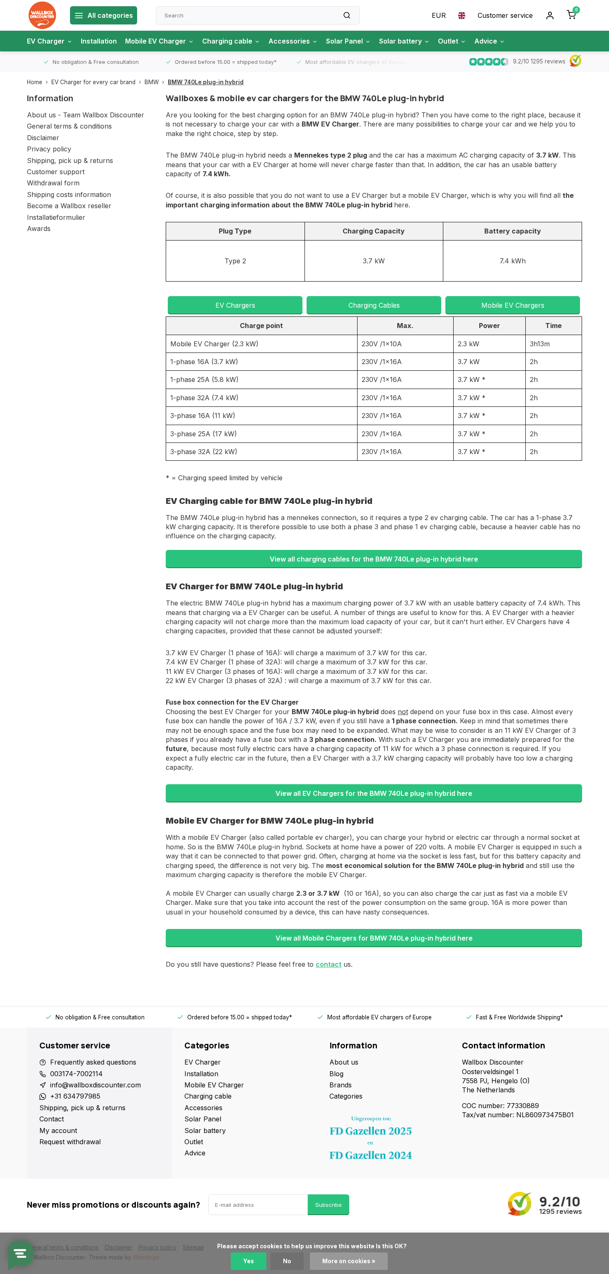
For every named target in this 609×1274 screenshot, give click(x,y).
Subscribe (328, 1204)
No (287, 1261)
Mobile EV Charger (155, 41)
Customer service (505, 15)
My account (58, 1130)
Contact (51, 1119)
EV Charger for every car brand (93, 82)
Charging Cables (374, 305)
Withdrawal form (53, 183)
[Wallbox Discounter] (42, 15)
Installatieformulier (56, 217)
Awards (39, 228)
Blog (336, 1074)
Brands (340, 1085)
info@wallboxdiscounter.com (95, 1085)
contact (328, 964)
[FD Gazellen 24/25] (389, 1140)
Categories (345, 1096)
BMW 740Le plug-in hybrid (206, 82)
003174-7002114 (76, 1074)
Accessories (289, 41)
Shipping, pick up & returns (70, 160)
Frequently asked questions (93, 1062)
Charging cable (227, 41)
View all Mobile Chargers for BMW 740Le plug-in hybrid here (374, 938)
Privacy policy (49, 149)
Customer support (56, 172)
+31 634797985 (75, 1096)
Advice (485, 41)
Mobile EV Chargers (512, 305)
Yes (248, 1261)
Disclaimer (43, 138)
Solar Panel (344, 41)
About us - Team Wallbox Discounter (85, 115)
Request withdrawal (70, 1142)
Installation (99, 41)
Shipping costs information (69, 194)
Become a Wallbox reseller (69, 206)
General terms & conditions (69, 126)
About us (343, 1062)
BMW (152, 82)
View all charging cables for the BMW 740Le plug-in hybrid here (374, 559)
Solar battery (400, 41)
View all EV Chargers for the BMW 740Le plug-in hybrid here (374, 793)
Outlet (448, 41)
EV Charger (46, 41)
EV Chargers (235, 305)
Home (34, 82)
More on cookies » (348, 1261)
